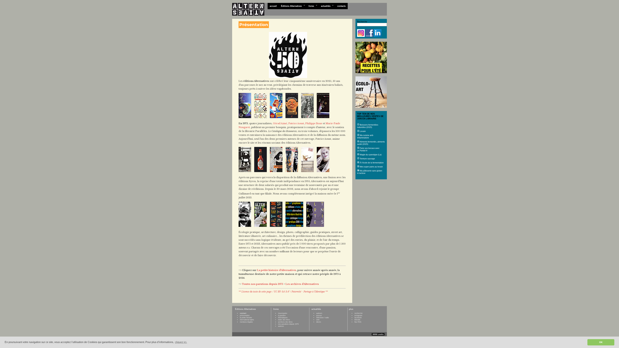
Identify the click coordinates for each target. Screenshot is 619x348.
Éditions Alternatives (290, 5)
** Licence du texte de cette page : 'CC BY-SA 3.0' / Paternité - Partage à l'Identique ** (283, 291)
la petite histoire (246, 318)
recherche (358, 313)
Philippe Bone (313, 123)
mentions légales (246, 322)
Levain (362, 131)
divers (318, 322)
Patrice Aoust (296, 123)
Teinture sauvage (367, 159)
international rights (247, 320)
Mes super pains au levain (371, 167)
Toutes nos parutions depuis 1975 (262, 284)
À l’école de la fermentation (371, 163)
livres (310, 5)
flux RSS (357, 322)
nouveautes (282, 313)
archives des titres (285, 322)
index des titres (284, 320)
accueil (273, 6)
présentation (245, 315)
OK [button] (601, 342)
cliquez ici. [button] (181, 342)
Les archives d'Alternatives (302, 284)
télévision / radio (322, 318)
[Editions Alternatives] (250, 9)
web (317, 320)
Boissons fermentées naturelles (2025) (367, 126)
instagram (358, 315)
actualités (324, 5)
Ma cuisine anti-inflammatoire (365, 136)
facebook (358, 318)
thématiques (283, 318)
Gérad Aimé (280, 123)
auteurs (281, 326)
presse (319, 315)
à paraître (282, 315)
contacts (341, 6)
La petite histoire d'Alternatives (276, 270)
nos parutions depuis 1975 (288, 324)
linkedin (357, 320)
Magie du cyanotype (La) (370, 155)
